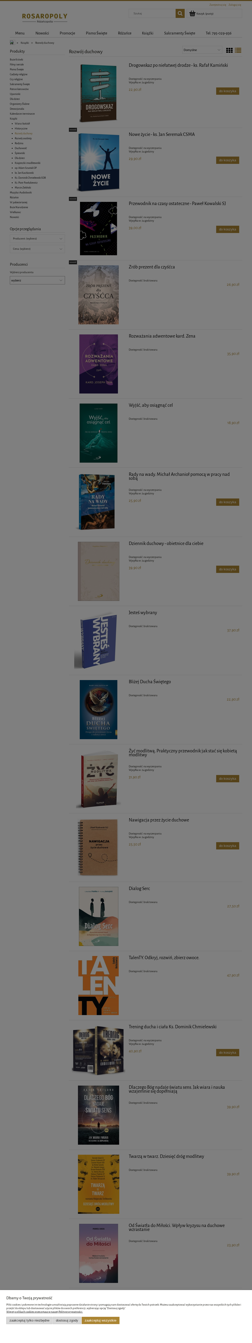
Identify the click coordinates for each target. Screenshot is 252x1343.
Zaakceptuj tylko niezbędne (29, 1320)
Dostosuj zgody (67, 1320)
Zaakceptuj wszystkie (100, 1320)
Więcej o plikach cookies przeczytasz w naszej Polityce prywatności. (44, 1312)
